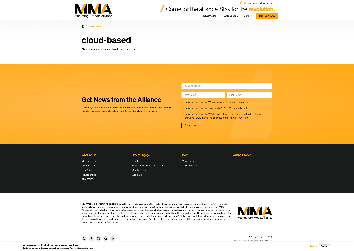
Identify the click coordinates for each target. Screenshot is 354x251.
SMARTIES (87, 179)
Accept (313, 246)
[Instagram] (98, 238)
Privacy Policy (255, 236)
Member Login (250, 3)
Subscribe (263, 3)
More (249, 17)
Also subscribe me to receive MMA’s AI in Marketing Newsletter (218, 108)
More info (89, 248)
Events (135, 161)
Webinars (137, 175)
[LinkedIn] (112, 238)
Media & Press (189, 165)
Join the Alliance (267, 16)
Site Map (268, 236)
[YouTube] (105, 238)
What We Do (209, 16)
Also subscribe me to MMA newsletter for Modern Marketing (217, 102)
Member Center (140, 170)
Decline (324, 246)
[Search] (272, 3)
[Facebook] (91, 238)
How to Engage (230, 16)
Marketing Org (89, 165)
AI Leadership (89, 175)
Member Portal (190, 161)
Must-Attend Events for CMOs (147, 165)
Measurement (89, 161)
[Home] (83, 26)
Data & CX (87, 170)
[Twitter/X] (84, 238)
